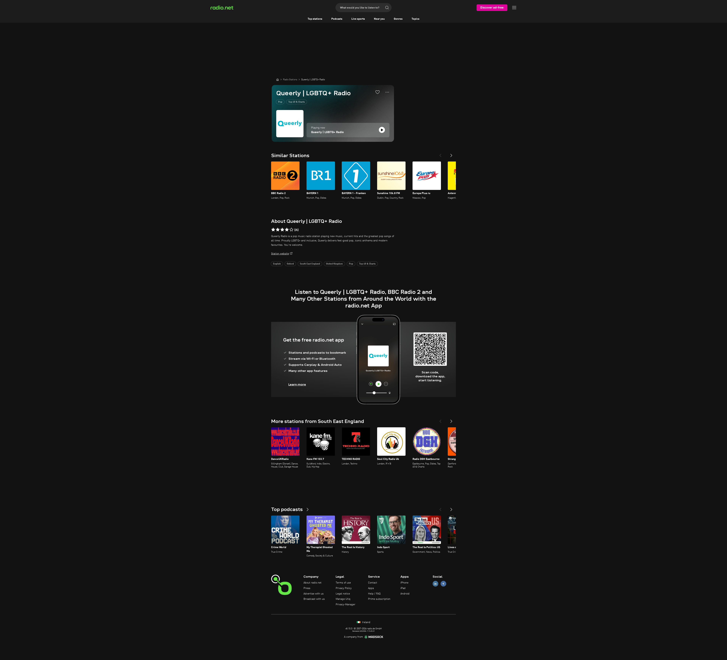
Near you (379, 19)
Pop (280, 102)
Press (306, 588)
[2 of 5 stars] (277, 229)
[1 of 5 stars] (273, 229)
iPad (403, 588)
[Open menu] (514, 7)
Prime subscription (379, 599)
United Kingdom (334, 264)
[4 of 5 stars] (287, 229)
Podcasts (336, 19)
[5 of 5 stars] (291, 229)
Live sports (358, 19)
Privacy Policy (344, 588)
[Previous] (440, 153)
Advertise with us (313, 593)
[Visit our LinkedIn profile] (435, 584)
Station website (280, 253)
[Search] (387, 7)
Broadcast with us (314, 599)
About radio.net (312, 582)
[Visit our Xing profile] (443, 584)
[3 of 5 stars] (282, 229)
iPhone (404, 582)
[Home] (277, 79)
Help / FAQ (374, 593)
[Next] (451, 153)
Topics (415, 19)
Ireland (365, 622)
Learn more (297, 384)
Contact (372, 582)
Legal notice (343, 593)
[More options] (387, 92)
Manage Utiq (343, 599)
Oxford (290, 264)
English (277, 264)
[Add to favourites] (377, 92)
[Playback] (382, 130)
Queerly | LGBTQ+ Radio (327, 132)
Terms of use (343, 582)
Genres (398, 19)
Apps (371, 588)
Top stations (315, 19)
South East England (310, 264)
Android (405, 593)
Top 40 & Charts (296, 102)
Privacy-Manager (345, 604)
